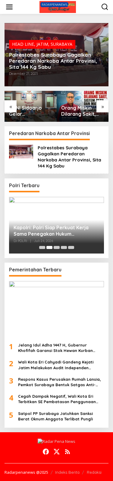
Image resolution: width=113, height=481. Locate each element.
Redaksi (94, 472)
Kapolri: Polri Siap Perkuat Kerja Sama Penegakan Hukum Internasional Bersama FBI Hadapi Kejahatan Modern (53, 230)
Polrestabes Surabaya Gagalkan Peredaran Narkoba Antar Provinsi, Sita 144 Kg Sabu (53, 61)
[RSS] (67, 452)
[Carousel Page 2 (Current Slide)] (49, 247)
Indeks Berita (67, 472)
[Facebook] (46, 452)
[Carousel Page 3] (57, 247)
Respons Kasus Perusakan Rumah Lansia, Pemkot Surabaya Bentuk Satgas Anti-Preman (59, 382)
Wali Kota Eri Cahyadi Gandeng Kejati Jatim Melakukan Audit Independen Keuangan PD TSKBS (55, 365)
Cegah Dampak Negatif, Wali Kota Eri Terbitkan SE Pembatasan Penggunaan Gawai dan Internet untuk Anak (57, 399)
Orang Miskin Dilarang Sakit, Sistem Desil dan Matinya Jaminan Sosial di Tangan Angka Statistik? (81, 111)
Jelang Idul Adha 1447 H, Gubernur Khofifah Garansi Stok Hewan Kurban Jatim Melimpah (55, 348)
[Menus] (9, 7)
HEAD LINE (23, 44)
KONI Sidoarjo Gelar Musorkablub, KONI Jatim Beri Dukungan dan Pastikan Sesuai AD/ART (27, 111)
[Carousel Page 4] (64, 247)
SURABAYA (61, 44)
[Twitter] (57, 452)
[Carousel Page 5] (71, 247)
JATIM (42, 44)
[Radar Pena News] (57, 6)
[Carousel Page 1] (42, 247)
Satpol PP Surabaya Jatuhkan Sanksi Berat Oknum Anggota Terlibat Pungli (55, 416)
